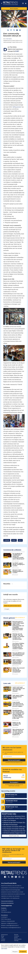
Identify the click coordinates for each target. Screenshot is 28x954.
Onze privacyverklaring (7, 901)
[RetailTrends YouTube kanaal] (12, 877)
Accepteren (23, 951)
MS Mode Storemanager (10, 824)
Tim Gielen (9, 38)
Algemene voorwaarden (7, 903)
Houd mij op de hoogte (14, 760)
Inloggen (6, 609)
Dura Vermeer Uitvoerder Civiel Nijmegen (14, 828)
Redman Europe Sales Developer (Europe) (14, 822)
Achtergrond (4, 934)
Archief (3, 940)
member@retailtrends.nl (14, 927)
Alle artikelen (19, 617)
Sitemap (16, 940)
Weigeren (15, 951)
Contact (3, 939)
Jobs (2, 937)
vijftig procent (16, 107)
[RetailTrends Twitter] (8, 877)
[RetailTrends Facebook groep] (5, 877)
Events (16, 937)
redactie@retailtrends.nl (12, 925)
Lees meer (4, 948)
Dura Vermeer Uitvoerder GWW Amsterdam (14, 826)
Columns (16, 936)
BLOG (20, 540)
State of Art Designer (9, 820)
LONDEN (6, 540)
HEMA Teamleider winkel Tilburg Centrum (14, 818)
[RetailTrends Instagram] (19, 877)
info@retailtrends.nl (12, 923)
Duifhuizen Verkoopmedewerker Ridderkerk (14, 830)
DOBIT (17, 51)
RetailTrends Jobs (14, 835)
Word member (14, 8)
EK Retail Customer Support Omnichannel (14, 833)
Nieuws (16, 934)
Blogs (2, 936)
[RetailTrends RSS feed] (15, 877)
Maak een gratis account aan (12, 605)
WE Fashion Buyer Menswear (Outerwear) (14, 816)
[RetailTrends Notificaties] (23, 877)
